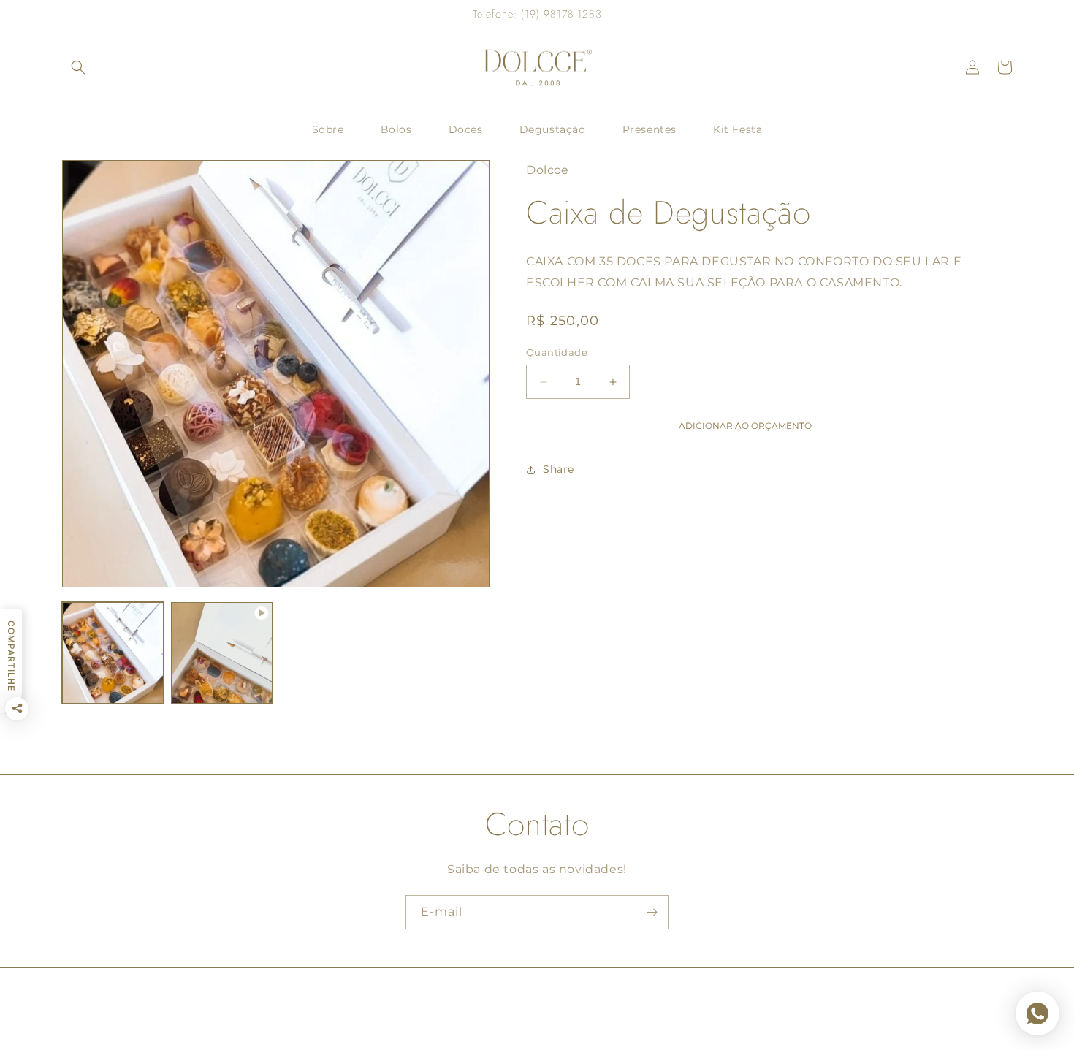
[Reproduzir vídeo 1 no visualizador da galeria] (222, 653)
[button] (78, 67)
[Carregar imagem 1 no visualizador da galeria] (113, 653)
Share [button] (558, 469)
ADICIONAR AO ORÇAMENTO (745, 425)
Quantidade (556, 353)
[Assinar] (652, 912)
